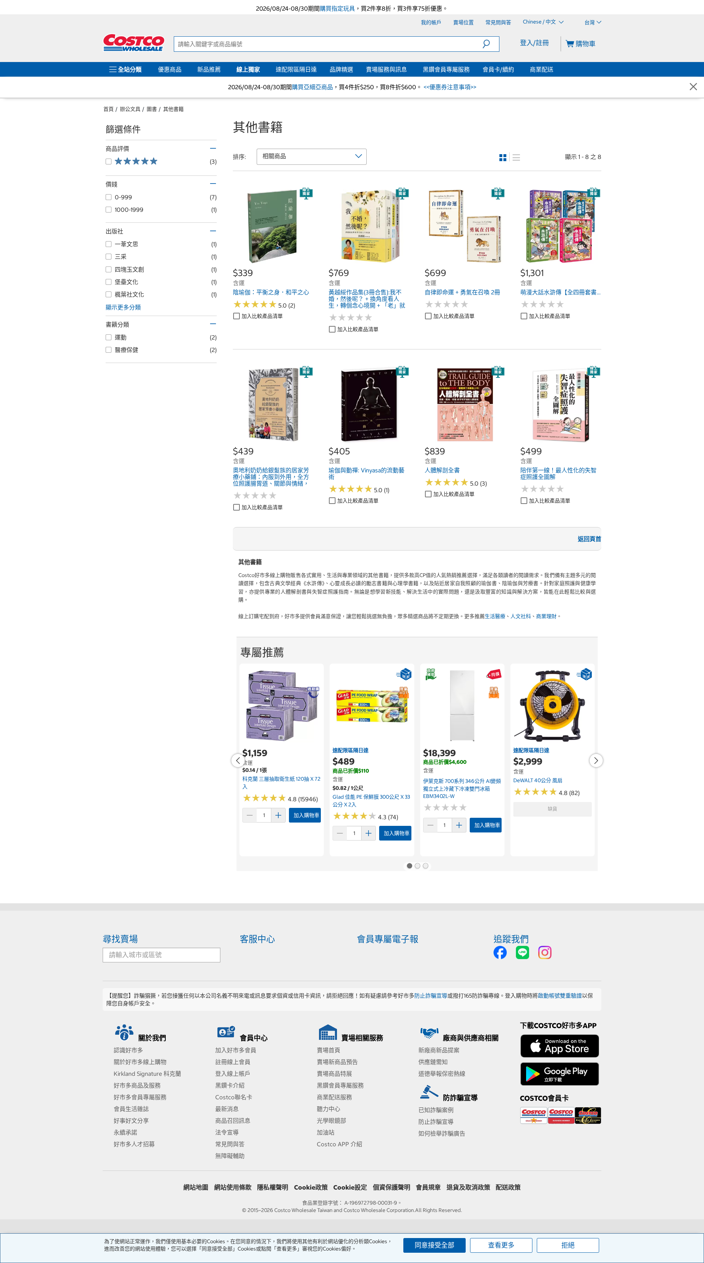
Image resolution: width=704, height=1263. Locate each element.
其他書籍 (173, 109)
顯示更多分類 (123, 307)
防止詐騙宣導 (430, 995)
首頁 (108, 109)
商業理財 (546, 616)
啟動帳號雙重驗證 (560, 995)
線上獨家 (248, 69)
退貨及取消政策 (468, 1187)
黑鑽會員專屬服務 (446, 69)
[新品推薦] (222, 69)
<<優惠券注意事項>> (449, 87)
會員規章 (428, 1187)
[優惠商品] (183, 69)
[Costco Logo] (134, 42)
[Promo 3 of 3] (425, 867)
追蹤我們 (511, 938)
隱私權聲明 (272, 1187)
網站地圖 (195, 1187)
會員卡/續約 (498, 69)
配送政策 (508, 1187)
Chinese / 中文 (540, 22)
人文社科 (520, 616)
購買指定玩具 (337, 8)
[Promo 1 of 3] (409, 867)
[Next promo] (596, 760)
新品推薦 (209, 69)
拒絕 (568, 1245)
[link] (273, 263)
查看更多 (501, 1245)
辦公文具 (130, 109)
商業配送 (541, 69)
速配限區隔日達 (296, 69)
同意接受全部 (434, 1245)
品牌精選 (341, 69)
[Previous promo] (238, 760)
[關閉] (693, 87)
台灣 (589, 22)
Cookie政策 (311, 1187)
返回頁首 (589, 538)
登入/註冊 (534, 43)
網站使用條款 (233, 1187)
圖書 (152, 109)
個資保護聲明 (391, 1187)
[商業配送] (554, 69)
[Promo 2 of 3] (417, 867)
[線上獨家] (261, 69)
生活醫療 (495, 616)
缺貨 (552, 809)
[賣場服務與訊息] (408, 69)
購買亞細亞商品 (312, 87)
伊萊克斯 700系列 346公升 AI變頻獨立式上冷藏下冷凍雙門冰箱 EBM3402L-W (462, 788)
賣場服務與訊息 (386, 69)
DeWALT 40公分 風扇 (537, 780)
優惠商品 (170, 69)
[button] (491, 44)
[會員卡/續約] (515, 69)
